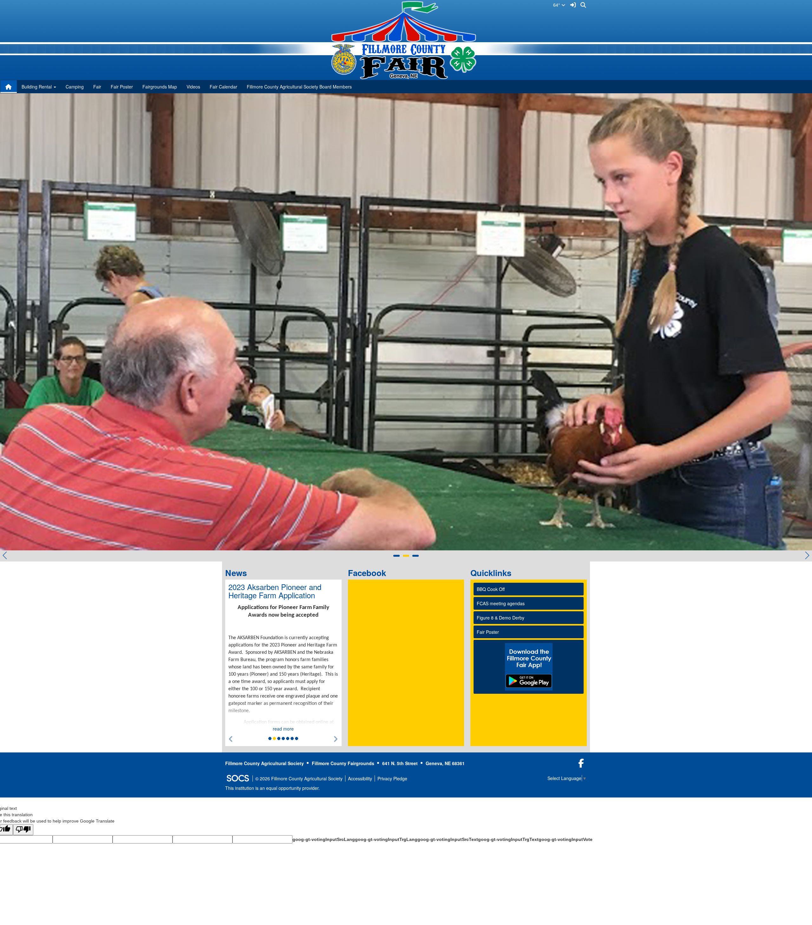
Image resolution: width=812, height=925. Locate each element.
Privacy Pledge (392, 778)
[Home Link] (8, 86)
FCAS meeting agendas (501, 603)
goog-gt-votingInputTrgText (508, 839)
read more (283, 728)
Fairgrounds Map (159, 86)
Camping (75, 86)
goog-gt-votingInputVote (566, 839)
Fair (97, 86)
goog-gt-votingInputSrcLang (323, 839)
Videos (193, 86)
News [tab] (238, 573)
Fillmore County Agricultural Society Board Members (299, 86)
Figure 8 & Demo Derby (500, 617)
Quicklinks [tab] (492, 573)
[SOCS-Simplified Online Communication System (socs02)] (237, 778)
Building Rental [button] (37, 86)
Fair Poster (122, 86)
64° (557, 5)
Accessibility (360, 778)
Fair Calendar (223, 86)
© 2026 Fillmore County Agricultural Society (299, 778)
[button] (231, 739)
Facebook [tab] (369, 573)
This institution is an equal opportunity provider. (272, 788)
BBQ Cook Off (491, 589)
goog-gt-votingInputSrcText (447, 839)
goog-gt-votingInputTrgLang (386, 839)
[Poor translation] (23, 829)
